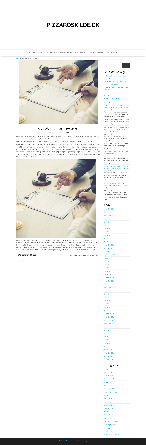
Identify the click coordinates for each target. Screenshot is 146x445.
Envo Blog (83, 441)
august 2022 (108, 327)
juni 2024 (107, 265)
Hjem (18, 58)
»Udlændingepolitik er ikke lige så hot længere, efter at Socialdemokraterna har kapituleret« (116, 129)
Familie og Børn (66, 52)
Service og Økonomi (111, 421)
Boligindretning (35, 52)
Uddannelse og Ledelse (112, 434)
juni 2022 (107, 333)
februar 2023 (108, 310)
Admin (66, 133)
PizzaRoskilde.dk (73, 24)
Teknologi (107, 428)
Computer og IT (51, 52)
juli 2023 (106, 294)
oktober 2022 (108, 320)
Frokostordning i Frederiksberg (114, 98)
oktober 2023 (108, 284)
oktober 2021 (108, 359)
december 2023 (109, 278)
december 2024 (109, 245)
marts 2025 (107, 235)
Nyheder (106, 418)
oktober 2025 (108, 212)
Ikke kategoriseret (110, 402)
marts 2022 (107, 343)
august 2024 (108, 258)
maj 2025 (107, 229)
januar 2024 (108, 274)
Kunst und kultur (109, 408)
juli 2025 (106, 222)
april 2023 (107, 304)
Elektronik (107, 385)
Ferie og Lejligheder (111, 392)
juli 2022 (106, 330)
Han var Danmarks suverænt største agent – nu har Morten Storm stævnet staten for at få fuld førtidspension (117, 105)
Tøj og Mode (112, 52)
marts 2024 (107, 271)
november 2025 (109, 209)
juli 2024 (106, 261)
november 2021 (109, 356)
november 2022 (109, 317)
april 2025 (107, 232)
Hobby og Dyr (108, 395)
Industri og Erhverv (96, 52)
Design (106, 382)
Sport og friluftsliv (110, 425)
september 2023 (109, 287)
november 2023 (109, 281)
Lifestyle (106, 412)
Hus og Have (80, 52)
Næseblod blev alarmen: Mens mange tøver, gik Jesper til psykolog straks (116, 185)
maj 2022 (107, 337)
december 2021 (109, 353)
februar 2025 (108, 238)
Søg (105, 61)
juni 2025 (107, 225)
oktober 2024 (108, 251)
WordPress (70, 441)
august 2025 (108, 219)
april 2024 (107, 268)
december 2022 (109, 314)
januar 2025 (108, 242)
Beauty (106, 369)
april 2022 (107, 340)
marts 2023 (107, 307)
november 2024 (109, 248)
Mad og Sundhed (109, 415)
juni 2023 (107, 297)
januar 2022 (108, 350)
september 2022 (109, 323)
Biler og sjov (108, 372)
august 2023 (108, 291)
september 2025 (109, 215)
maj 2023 (107, 301)
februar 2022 (108, 346)
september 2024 (109, 255)
